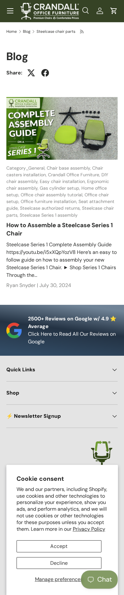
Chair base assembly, (69, 168)
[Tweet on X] (31, 73)
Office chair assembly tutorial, (53, 195)
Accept (58, 546)
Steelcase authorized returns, (51, 208)
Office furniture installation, (50, 201)
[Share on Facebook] (45, 73)
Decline (59, 563)
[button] (114, 11)
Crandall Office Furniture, (74, 175)
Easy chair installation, (63, 181)
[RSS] (82, 31)
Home (11, 31)
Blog (27, 31)
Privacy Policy (89, 529)
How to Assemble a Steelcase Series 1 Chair (59, 229)
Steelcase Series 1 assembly (49, 215)
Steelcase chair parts (56, 31)
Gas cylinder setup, (60, 188)
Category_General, (26, 168)
